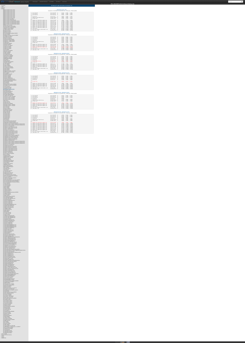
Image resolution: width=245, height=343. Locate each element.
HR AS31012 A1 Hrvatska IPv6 (8, 125)
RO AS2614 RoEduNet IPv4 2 (8, 254)
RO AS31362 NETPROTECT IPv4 (9, 256)
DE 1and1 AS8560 (6, 63)
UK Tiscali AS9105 (6, 329)
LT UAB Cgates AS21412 (7, 170)
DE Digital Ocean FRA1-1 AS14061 (9, 70)
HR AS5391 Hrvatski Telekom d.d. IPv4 (10, 148)
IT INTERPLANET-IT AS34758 (8, 156)
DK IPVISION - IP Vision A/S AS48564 (9, 85)
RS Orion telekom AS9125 (8, 277)
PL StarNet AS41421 (7, 191)
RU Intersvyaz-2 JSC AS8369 (8, 283)
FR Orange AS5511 (6, 117)
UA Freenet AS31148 (7, 309)
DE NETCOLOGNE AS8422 (8, 81)
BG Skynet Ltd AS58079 (7, 38)
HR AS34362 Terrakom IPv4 (8, 145)
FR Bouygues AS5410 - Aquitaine (9, 104)
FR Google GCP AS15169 (7, 109)
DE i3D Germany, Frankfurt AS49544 (9, 84)
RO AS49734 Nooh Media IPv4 (8, 269)
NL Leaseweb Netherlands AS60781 (9, 174)
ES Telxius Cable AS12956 (8, 93)
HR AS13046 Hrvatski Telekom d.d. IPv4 (10, 131)
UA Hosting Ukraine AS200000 (8, 311)
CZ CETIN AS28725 (6, 53)
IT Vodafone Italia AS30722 (8, 163)
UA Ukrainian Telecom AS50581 (9, 319)
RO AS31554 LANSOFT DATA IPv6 (9, 235)
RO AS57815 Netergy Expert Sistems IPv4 (10, 273)
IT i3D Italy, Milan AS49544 (8, 165)
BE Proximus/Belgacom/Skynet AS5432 (10, 33)
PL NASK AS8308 (6, 188)
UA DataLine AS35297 (7, 304)
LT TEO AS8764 (6, 169)
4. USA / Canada (4, 333)
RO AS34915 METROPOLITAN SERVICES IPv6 (11, 237)
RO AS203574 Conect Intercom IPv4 (9, 246)
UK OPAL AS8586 (6, 324)
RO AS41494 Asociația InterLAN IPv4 (10, 261)
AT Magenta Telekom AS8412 (8, 28)
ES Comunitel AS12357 (7, 87)
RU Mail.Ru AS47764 (7, 286)
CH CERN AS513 (6, 42)
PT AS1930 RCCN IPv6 (7, 199)
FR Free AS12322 (6, 106)
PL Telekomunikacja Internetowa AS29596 (10, 192)
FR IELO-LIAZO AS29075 (7, 110)
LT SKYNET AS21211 (7, 168)
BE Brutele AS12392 (7, 32)
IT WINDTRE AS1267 (7, 164)
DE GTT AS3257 (6, 72)
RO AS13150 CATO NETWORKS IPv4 (9, 244)
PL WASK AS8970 (6, 195)
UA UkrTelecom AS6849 (7, 318)
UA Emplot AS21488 (6, 305)
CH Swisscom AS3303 (7, 46)
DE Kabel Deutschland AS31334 (9, 79)
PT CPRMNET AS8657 (7, 208)
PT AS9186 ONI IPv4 (6, 232)
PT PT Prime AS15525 (7, 212)
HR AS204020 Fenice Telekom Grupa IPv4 (10, 137)
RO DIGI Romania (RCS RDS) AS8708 (10, 242)
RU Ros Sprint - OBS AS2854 (8, 296)
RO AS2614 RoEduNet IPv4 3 (8, 255)
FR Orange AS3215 (6, 113)
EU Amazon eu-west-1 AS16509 (9, 97)
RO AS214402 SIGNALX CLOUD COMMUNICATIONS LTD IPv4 (14, 250)
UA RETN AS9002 (6, 316)
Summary (64, 1)
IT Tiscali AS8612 (6, 162)
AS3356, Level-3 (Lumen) (7, 25)
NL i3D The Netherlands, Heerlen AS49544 (10, 180)
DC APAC (51, 1)
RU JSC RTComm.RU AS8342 (8, 284)
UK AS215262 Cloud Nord (7, 331)
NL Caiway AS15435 (6, 171)
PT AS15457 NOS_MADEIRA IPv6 (9, 198)
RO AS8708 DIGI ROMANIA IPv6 (9, 241)
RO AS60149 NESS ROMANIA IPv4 (9, 274)
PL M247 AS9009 (6, 187)
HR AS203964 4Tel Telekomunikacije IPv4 (10, 136)
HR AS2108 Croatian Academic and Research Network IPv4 (14, 141)
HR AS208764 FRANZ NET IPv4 (8, 140)
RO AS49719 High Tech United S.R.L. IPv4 (10, 268)
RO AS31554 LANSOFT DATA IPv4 (9, 257)
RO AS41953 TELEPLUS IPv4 (8, 262)
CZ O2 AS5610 (5, 59)
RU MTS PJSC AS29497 (7, 285)
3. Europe (2, 8)
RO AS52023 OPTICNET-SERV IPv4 (9, 272)
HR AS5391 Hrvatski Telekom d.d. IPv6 (10, 126)
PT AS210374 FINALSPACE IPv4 (9, 220)
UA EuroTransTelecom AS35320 (9, 306)
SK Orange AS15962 (7, 299)
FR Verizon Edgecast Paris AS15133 (9, 120)
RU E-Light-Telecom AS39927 (8, 281)
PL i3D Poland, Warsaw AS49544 (9, 196)
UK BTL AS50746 (6, 322)
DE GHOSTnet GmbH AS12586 (8, 71)
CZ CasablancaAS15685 (7, 54)
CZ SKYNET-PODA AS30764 (8, 61)
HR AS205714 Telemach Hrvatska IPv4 (10, 138)
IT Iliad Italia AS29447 (7, 158)
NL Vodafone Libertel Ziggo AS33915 (9, 177)
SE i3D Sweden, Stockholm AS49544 (9, 298)
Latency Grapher (21, 1)
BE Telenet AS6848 (6, 34)
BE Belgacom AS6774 (7, 31)
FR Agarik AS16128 (6, 102)
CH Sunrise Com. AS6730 (7, 45)
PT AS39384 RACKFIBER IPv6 (8, 205)
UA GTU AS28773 (6, 310)
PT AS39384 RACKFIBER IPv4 (8, 227)
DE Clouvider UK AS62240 (8, 66)
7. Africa (2, 336)
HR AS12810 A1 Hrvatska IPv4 (8, 130)
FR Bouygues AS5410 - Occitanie (9, 105)
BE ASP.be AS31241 (6, 30)
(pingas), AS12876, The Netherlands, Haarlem (11, 21)
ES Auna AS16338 (6, 86)
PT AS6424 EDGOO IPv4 (7, 231)
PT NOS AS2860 (6, 211)
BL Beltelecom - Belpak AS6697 (9, 40)
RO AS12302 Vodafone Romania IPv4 (10, 243)
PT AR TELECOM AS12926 (8, 197)
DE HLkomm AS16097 (7, 75)
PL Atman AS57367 (6, 184)
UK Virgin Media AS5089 (7, 330)
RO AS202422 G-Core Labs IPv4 (9, 245)
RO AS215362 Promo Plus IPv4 (8, 251)
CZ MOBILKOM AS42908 (7, 58)
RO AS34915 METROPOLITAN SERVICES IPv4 (11, 260)
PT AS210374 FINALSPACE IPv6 (9, 200)
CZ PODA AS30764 (6, 60)
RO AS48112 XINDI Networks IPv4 (9, 266)
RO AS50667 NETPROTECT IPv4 (9, 270)
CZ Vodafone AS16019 (7, 62)
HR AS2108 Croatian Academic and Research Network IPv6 (14, 123)
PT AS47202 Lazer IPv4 (7, 228)
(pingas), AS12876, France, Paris (9, 9)
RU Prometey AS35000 (7, 295)
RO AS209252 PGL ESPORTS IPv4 (9, 247)
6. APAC (2, 335)
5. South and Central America (6, 334)
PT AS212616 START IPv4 (7, 201)
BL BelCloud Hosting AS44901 (8, 39)
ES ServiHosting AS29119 (8, 91)
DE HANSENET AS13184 (7, 74)
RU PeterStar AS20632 (7, 294)
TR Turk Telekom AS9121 (7, 300)
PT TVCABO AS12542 (7, 213)
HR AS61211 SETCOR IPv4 (8, 152)
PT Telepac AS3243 (6, 214)
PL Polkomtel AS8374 (7, 189)
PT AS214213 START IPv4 (7, 222)
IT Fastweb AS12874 (6, 155)
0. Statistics (3, 5)
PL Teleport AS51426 (7, 193)
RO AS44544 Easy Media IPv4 (8, 265)
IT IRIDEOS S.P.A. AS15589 (8, 157)
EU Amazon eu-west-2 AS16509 (9, 98)
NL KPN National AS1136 (7, 173)
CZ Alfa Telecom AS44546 (8, 50)
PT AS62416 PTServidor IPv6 (8, 206)
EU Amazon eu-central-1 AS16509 (9, 96)
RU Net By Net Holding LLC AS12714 (10, 287)
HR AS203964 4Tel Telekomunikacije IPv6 (10, 122)
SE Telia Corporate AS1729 (8, 297)
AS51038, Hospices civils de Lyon (9, 26)
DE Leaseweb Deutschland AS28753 (9, 80)
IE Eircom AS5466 (6, 154)
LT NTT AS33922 (6, 167)
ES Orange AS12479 (6, 90)
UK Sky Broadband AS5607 (8, 327)
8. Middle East (3, 337)
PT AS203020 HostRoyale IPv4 (8, 219)
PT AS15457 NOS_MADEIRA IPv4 (9, 216)
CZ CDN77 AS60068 (6, 52)
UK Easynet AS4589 (6, 323)
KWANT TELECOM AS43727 (8, 166)
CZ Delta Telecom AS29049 (8, 55)
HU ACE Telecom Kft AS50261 (8, 153)
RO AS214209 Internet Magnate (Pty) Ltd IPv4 (11, 249)
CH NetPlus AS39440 (7, 44)
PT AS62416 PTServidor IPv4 (8, 229)
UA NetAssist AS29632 (7, 315)
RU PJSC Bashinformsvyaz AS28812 (10, 292)
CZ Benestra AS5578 (7, 51)
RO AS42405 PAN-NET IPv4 (8, 263)
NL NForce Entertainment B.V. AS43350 (10, 175)
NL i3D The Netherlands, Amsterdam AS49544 (11, 179)
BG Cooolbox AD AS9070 (7, 36)
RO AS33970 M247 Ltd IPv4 (8, 258)
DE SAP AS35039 (6, 83)
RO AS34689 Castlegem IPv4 (8, 259)
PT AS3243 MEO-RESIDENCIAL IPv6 (9, 204)
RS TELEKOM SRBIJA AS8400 (8, 279)
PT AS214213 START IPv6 (7, 202)
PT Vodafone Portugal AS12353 (8, 215)
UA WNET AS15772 (6, 320)
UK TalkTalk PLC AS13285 (8, 328)
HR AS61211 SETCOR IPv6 (8, 129)
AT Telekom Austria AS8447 (8, 29)
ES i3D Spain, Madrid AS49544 (8, 94)
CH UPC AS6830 (6, 49)
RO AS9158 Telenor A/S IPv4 (8, 276)
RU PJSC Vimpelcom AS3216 (8, 293)
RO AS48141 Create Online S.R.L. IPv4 (10, 267)
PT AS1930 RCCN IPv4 (7, 218)
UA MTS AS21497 (6, 314)
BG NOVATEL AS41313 (7, 37)
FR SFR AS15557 (6, 118)
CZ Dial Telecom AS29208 (7, 56)
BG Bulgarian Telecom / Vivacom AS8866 (10, 35)
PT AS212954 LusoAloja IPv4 (8, 221)
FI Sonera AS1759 (6, 101)
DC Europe (35, 1)
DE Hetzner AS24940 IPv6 (8, 78)
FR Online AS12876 (6, 112)
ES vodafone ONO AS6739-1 (8, 95)
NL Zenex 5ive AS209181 (7, 178)
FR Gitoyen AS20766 (7, 108)
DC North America (43, 1)
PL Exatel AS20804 (6, 186)
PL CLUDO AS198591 (7, 185)
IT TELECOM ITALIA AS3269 (8, 161)
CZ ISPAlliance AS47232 (7, 57)
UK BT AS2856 (5, 321)
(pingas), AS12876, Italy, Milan (8, 18)
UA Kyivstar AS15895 (7, 313)
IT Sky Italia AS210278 (7, 159)
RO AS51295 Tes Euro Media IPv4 (9, 271)
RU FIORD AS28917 (6, 282)
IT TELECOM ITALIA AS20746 (8, 160)
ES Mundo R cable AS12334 (9, 89)
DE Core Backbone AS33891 (8, 67)
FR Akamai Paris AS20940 (8, 103)
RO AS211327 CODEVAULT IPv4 (9, 248)
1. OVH (2, 6)
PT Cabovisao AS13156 (7, 209)
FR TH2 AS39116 (6, 119)
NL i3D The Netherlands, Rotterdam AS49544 (11, 182)
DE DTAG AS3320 (6, 68)
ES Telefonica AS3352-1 (7, 92)
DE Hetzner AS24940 (7, 76)
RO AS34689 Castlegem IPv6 (8, 236)
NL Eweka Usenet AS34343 (8, 172)
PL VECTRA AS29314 (7, 194)
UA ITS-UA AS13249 (6, 312)
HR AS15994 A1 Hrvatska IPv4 (8, 134)
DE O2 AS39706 (6, 82)
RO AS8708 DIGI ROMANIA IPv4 (9, 275)
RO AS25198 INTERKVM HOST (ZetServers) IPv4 (12, 252)
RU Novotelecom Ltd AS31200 (8, 289)
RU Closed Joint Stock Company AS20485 (10, 280)
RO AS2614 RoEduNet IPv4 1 (8, 253)
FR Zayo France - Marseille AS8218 (9, 121)
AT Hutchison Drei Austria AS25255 (9, 27)
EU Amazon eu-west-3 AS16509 (9, 99)
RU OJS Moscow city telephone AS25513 (10, 290)
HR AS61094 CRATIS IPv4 (8, 151)
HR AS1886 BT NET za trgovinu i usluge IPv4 (11, 135)
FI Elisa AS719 (5, 100)
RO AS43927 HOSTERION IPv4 (8, 264)
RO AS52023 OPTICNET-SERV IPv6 (9, 239)
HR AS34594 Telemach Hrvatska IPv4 (10, 146)
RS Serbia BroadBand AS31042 (9, 278)
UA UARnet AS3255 (6, 317)
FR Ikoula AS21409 (6, 111)
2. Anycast (3, 7)
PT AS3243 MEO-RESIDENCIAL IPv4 (9, 224)
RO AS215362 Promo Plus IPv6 (8, 233)
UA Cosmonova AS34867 (7, 303)
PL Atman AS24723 (6, 183)
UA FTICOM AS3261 (6, 308)
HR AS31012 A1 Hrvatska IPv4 (8, 144)
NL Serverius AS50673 (7, 176)
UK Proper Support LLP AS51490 (9, 325)
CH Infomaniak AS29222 (7, 43)
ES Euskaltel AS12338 (7, 88)
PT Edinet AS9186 (6, 210)
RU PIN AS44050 (6, 291)
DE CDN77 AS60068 (6, 65)
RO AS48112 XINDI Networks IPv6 (9, 238)
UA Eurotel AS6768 (6, 307)
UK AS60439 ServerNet (7, 332)
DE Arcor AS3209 (6, 64)
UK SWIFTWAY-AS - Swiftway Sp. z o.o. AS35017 (11, 326)
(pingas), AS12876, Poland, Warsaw (9, 20)
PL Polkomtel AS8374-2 (7, 190)
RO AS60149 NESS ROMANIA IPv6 (9, 240)
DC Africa (58, 1)
